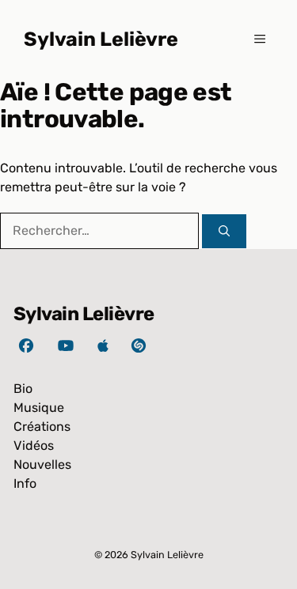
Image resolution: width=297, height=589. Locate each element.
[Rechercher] (224, 231)
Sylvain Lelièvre (101, 39)
